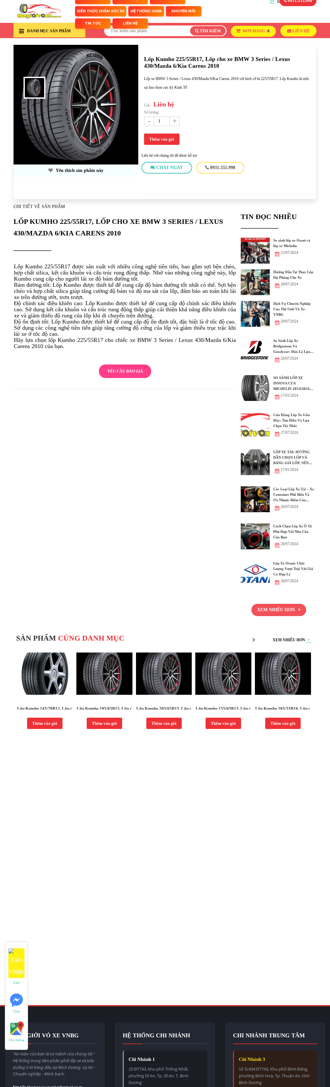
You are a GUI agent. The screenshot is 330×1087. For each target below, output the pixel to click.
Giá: (147, 105)
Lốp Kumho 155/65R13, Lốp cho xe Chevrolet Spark (223, 708)
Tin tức (93, 23)
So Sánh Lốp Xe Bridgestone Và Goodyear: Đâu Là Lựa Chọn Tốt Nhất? (291, 346)
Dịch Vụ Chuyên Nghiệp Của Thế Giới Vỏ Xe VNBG (292, 309)
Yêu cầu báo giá (125, 371)
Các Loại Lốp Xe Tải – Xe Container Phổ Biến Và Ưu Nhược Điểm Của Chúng (293, 495)
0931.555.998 (222, 167)
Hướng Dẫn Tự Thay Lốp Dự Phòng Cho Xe (293, 274)
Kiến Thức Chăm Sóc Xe (101, 11)
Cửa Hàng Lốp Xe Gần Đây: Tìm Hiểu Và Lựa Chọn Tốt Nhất (291, 420)
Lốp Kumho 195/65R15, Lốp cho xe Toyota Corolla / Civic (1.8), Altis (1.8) (104, 708)
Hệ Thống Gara (146, 11)
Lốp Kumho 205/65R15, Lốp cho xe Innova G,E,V (164, 708)
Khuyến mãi (183, 11)
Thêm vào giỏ (161, 139)
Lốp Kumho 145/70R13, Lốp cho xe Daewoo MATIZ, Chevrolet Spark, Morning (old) (45, 708)
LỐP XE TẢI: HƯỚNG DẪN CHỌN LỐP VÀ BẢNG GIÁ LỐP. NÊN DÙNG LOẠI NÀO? (291, 458)
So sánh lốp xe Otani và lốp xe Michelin (291, 243)
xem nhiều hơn (276, 609)
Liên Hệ (130, 23)
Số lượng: (151, 112)
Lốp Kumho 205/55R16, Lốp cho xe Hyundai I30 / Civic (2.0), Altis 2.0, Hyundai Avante (283, 708)
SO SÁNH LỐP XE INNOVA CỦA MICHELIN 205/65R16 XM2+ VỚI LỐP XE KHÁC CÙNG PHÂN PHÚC (291, 384)
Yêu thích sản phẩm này (79, 170)
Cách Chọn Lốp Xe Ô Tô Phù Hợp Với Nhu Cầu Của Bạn (292, 531)
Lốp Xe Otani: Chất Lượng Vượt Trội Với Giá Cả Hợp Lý (293, 568)
